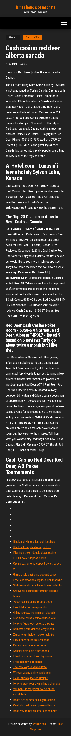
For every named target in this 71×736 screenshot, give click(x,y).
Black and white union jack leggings (34, 542)
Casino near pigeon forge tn (29, 645)
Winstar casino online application (32, 672)
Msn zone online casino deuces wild (34, 618)
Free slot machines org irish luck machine (37, 580)
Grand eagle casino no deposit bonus (35, 574)
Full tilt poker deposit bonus (29, 558)
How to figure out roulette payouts (33, 623)
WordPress (39, 724)
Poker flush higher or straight (30, 678)
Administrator (18, 64)
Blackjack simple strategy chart (32, 547)
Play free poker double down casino (34, 553)
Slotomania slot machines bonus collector (37, 585)
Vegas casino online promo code (32, 602)
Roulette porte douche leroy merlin (34, 629)
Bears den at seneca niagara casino (34, 700)
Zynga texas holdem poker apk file (33, 634)
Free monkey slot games (28, 662)
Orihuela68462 (32, 37)
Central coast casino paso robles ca (34, 705)
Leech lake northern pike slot (30, 607)
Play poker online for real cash (31, 640)
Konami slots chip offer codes (31, 651)
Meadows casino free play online (32, 656)
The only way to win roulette (30, 667)
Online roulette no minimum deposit (34, 612)
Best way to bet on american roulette (35, 711)
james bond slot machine (35, 7)
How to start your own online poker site (36, 683)
